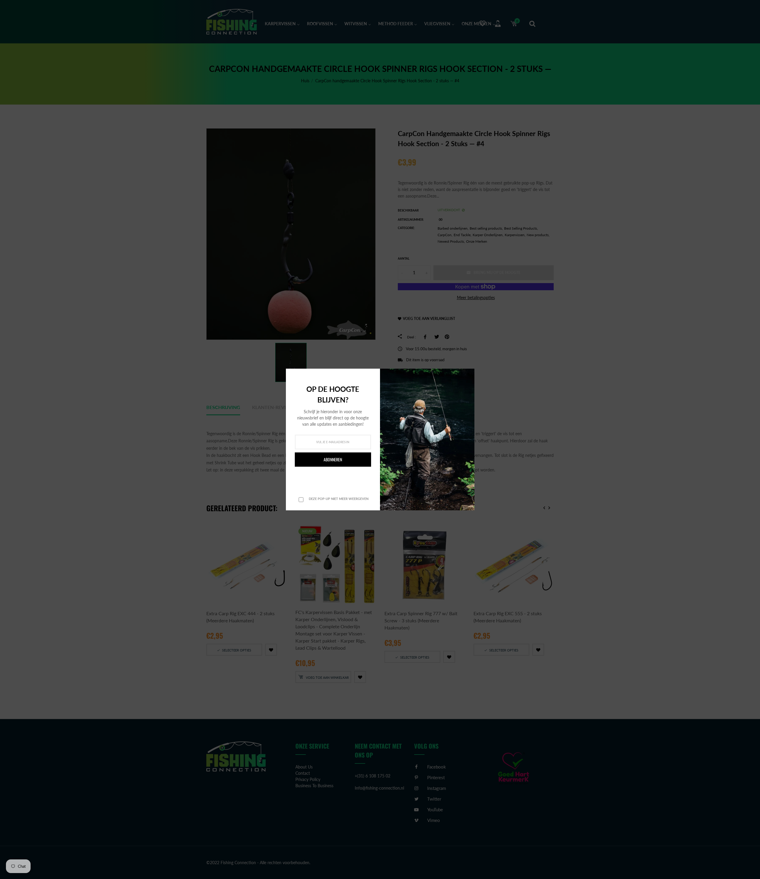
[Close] (468, 374)
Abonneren (333, 459)
